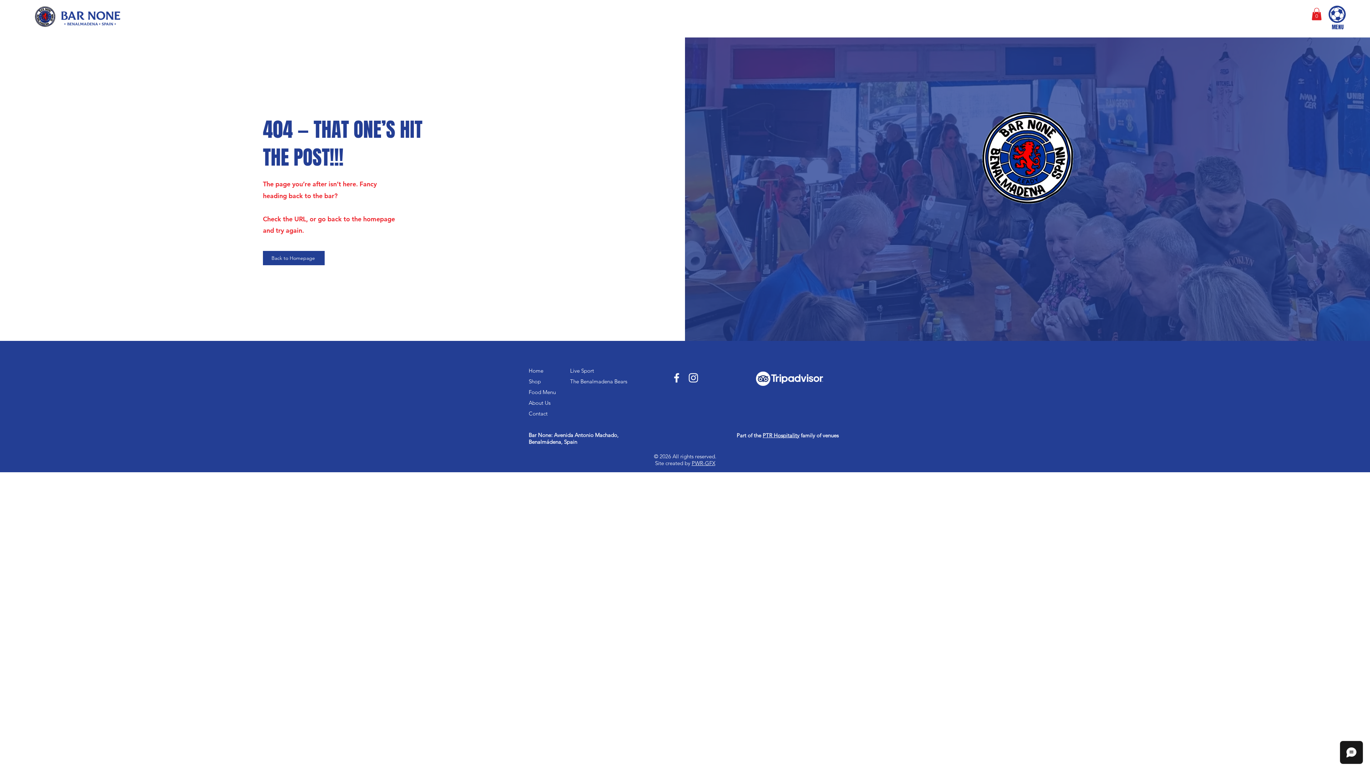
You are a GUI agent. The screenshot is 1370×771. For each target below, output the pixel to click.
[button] (1316, 14)
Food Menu (542, 392)
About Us (539, 402)
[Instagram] (693, 378)
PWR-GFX (703, 463)
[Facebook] (676, 378)
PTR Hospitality (781, 435)
